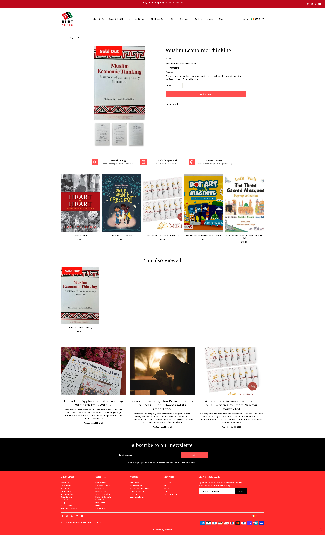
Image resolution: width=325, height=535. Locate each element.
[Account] (248, 19)
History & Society (103, 497)
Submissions (66, 497)
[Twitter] (312, 4)
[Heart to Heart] (80, 203)
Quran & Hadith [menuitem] (116, 19)
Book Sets (99, 500)
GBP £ (257, 19)
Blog (63, 502)
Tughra (167, 491)
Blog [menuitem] (221, 19)
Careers (64, 500)
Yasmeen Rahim (137, 497)
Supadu (168, 530)
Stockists (65, 488)
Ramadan (99, 488)
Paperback (74, 38)
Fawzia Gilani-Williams (140, 488)
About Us (65, 482)
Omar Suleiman (137, 491)
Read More (98, 418)
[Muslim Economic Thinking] (80, 295)
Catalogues (66, 491)
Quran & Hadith (102, 494)
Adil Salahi (134, 482)
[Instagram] (308, 4)
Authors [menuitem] (198, 19)
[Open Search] (244, 19)
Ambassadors (67, 494)
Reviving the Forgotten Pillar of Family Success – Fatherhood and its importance (162, 405)
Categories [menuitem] (185, 19)
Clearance (100, 508)
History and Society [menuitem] (137, 19)
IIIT (165, 485)
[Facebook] (305, 4)
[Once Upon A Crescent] (121, 203)
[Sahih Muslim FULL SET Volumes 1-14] (162, 203)
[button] (206, 104)
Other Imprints (171, 494)
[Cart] (263, 19)
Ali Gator (168, 482)
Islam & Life (100, 491)
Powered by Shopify (93, 522)
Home (65, 38)
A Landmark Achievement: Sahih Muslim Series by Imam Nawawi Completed (231, 405)
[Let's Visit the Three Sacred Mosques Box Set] (244, 203)
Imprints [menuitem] (211, 19)
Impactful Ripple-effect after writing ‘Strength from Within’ (93, 403)
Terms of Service (69, 508)
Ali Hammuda (136, 485)
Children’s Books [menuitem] (159, 19)
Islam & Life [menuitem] (98, 19)
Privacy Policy (67, 505)
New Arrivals (100, 482)
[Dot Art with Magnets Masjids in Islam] (203, 203)
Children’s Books (102, 485)
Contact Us (66, 485)
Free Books (100, 502)
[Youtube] (319, 4)
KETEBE (167, 488)
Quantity (171, 85)
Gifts (97, 505)
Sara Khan (134, 494)
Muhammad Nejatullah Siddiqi (182, 63)
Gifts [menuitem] (173, 19)
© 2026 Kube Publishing (72, 522)
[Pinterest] (315, 4)
